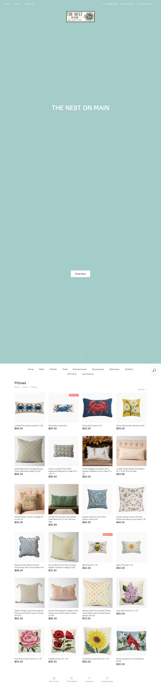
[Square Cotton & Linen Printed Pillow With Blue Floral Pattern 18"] (131, 499)
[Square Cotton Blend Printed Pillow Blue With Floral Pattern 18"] (29, 547)
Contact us (29, 4)
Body (41, 369)
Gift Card (71, 374)
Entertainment (80, 369)
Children (129, 369)
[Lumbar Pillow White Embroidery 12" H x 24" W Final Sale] (131, 451)
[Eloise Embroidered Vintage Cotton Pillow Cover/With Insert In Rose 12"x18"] (63, 593)
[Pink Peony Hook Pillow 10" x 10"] (29, 641)
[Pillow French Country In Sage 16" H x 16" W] (29, 499)
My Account (54, 681)
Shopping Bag (107, 681)
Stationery (114, 369)
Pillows (34, 387)
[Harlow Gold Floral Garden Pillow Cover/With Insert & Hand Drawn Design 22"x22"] (97, 593)
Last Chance (88, 374)
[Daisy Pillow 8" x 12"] (131, 547)
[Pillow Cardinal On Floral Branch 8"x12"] (131, 641)
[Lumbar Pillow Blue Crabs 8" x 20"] (29, 408)
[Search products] (154, 370)
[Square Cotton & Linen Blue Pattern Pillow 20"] (97, 499)
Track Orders (71, 681)
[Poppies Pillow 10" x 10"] (63, 641)
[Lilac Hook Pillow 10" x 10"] (131, 593)
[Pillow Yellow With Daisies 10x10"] (131, 408)
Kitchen (53, 369)
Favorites (89, 681)
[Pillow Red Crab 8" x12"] (97, 408)
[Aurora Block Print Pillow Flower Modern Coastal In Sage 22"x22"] (63, 547)
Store (7, 4)
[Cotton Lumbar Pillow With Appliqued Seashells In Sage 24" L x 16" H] (63, 451)
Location (17, 4)
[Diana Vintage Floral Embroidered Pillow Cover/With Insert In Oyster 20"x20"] (29, 593)
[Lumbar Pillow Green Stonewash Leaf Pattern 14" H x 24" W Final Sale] (63, 499)
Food (65, 369)
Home (31, 369)
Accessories (98, 369)
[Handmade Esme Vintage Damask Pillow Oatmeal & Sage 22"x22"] (29, 451)
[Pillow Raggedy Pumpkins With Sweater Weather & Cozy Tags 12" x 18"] (97, 451)
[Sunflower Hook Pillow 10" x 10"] (97, 641)
